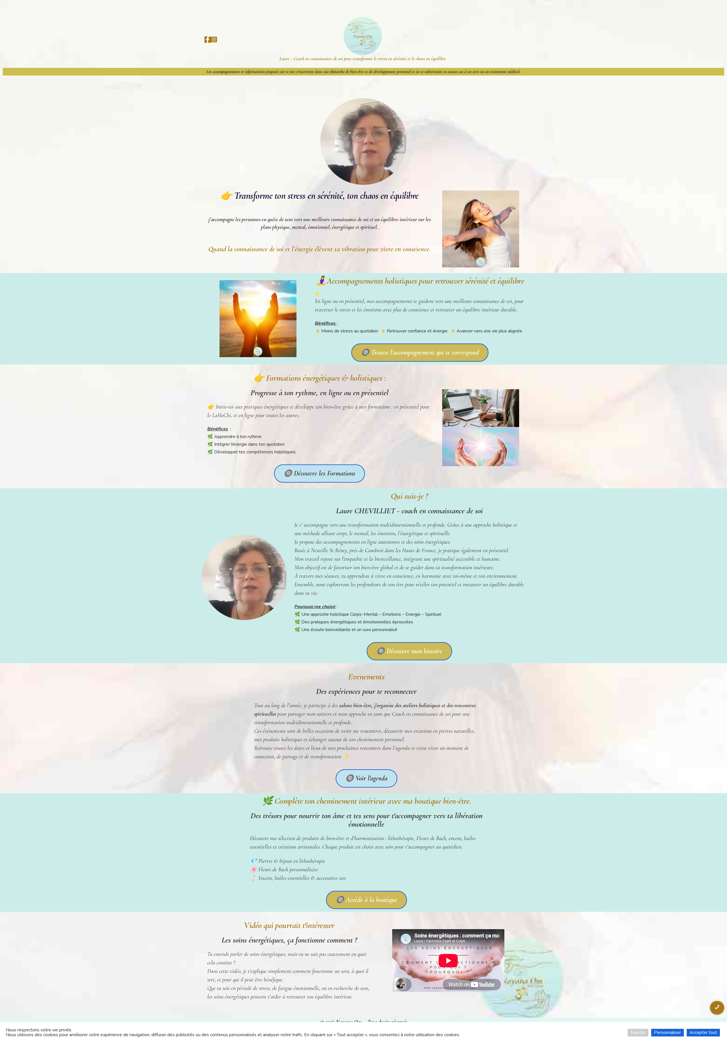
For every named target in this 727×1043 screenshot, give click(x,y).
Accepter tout (703, 1032)
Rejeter (637, 1032)
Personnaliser (667, 1032)
